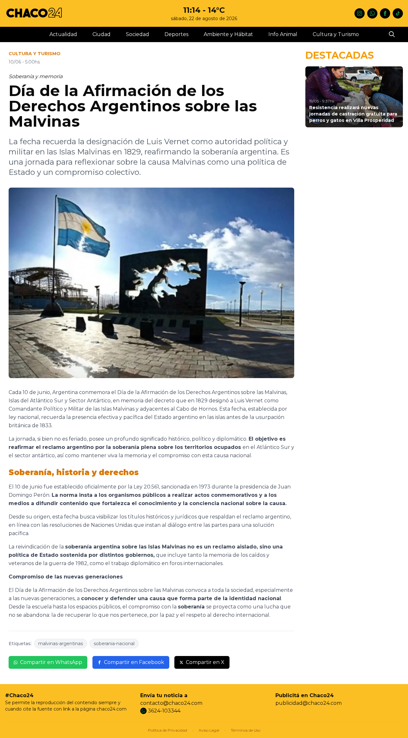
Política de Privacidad (167, 730)
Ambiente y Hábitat (228, 34)
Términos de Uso (245, 730)
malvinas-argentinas (60, 643)
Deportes (176, 34)
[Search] (392, 34)
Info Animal (282, 34)
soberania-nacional (114, 643)
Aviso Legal (209, 730)
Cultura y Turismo (336, 34)
